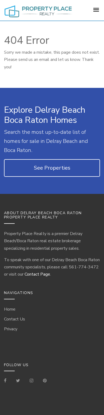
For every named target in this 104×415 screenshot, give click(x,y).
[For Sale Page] (96, 11)
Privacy (10, 329)
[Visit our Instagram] (31, 381)
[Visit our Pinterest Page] (45, 381)
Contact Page (37, 274)
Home (9, 309)
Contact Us (14, 319)
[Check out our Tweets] (18, 381)
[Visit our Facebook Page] (7, 381)
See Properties (52, 167)
